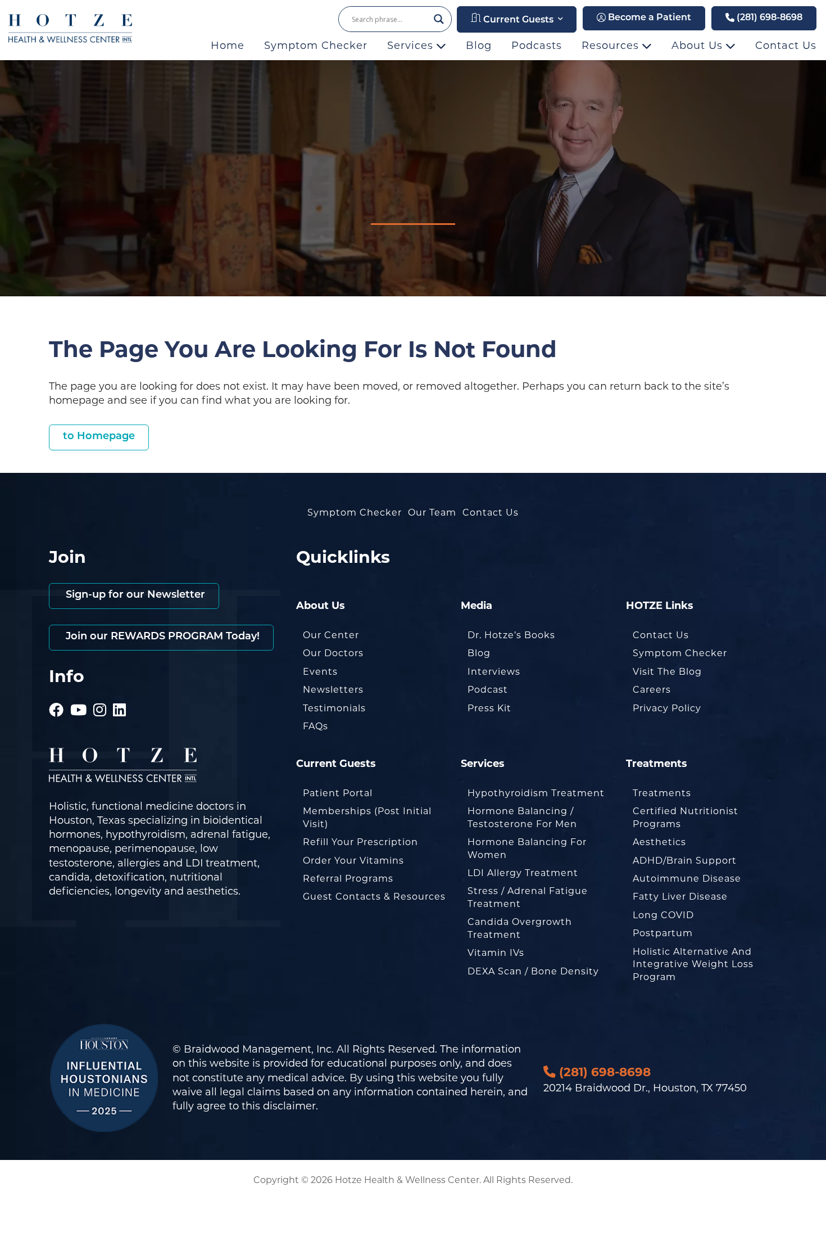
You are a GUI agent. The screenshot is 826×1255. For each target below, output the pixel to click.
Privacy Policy (667, 708)
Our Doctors (333, 653)
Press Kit (489, 708)
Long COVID (663, 915)
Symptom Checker (315, 45)
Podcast (488, 689)
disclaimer (289, 1106)
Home (227, 45)
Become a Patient (648, 17)
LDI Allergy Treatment (523, 873)
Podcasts (536, 45)
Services (412, 45)
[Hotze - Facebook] (56, 694)
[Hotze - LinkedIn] (119, 694)
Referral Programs (348, 878)
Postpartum (663, 933)
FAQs (315, 726)
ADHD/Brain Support (685, 860)
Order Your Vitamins (353, 860)
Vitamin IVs (496, 952)
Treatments (662, 793)
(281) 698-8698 (768, 17)
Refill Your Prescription (360, 842)
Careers (652, 689)
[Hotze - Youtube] (78, 694)
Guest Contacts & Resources (374, 896)
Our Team (432, 512)
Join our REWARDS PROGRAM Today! (161, 637)
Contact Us (785, 45)
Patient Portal (338, 793)
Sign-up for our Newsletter (134, 595)
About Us (698, 45)
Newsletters (333, 689)
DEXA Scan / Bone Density (533, 971)
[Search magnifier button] (439, 19)
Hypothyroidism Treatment (536, 793)
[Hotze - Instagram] (100, 694)
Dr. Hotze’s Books (511, 635)
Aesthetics (659, 842)
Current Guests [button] (517, 20)
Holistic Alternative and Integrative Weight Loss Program (693, 964)
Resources (612, 45)
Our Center (331, 635)
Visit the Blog (667, 671)
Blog (479, 45)
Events (320, 671)
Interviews (494, 671)
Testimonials (334, 708)
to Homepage (99, 437)
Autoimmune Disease (687, 878)
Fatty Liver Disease (680, 896)
